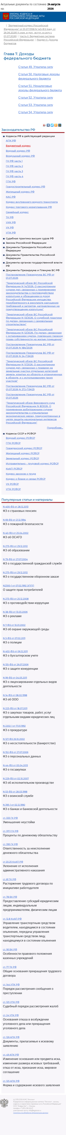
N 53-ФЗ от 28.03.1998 (15, 791)
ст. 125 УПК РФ (11, 1002)
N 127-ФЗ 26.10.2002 (14, 739)
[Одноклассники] (56, 124)
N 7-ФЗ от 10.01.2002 (14, 625)
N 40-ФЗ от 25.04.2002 (15, 533)
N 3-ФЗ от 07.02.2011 (14, 638)
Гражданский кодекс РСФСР (24, 448)
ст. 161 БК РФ (10, 949)
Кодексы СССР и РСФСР (21, 433)
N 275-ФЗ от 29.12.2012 (15, 572)
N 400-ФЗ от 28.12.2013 (15, 506)
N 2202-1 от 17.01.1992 (14, 726)
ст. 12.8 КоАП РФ (12, 918)
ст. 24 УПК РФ (11, 1015)
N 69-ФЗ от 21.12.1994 (14, 519)
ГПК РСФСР (13, 443)
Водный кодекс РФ (18, 150)
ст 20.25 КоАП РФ (13, 861)
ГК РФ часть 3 (14, 171)
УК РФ (10, 227)
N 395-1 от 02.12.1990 (14, 804)
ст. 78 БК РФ (10, 897)
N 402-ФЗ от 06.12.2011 (15, 651)
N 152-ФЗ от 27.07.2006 (15, 752)
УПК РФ (11, 232)
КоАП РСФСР (14, 468)
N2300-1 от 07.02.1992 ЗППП (18, 585)
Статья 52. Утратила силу (35, 97)
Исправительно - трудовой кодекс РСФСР (32, 463)
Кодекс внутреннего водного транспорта (32, 201)
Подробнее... (55, 427)
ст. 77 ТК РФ (9, 967)
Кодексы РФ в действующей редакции (30, 136)
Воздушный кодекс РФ (20, 155)
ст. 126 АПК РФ (11, 1037)
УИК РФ (11, 222)
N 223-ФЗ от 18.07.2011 (15, 708)
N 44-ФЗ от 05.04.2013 (15, 765)
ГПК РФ (11, 181)
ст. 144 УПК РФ (11, 984)
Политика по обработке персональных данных (30, 1113)
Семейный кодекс (17, 212)
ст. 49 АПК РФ (11, 1054)
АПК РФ (11, 140)
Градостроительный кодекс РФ (25, 186)
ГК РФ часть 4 (14, 176)
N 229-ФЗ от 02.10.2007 (16, 778)
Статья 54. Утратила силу (35, 112)
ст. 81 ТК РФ (9, 879)
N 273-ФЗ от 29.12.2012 (15, 546)
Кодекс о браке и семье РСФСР (25, 478)
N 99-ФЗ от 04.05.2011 (15, 677)
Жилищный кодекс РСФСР (22, 453)
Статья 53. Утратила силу (35, 105)
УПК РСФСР (13, 489)
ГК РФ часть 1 (14, 160)
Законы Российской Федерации (26, 242)
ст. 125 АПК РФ (11, 1081)
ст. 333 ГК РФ (10, 818)
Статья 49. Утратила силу (35, 67)
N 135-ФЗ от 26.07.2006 (15, 664)
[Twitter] (52, 124)
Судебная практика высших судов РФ (30, 238)
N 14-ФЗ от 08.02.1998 (15, 695)
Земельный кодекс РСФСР (22, 458)
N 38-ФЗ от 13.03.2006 (15, 612)
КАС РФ (11, 196)
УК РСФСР (12, 483)
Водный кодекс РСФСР (20, 437)
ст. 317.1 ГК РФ (10, 831)
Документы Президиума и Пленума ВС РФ (33, 270)
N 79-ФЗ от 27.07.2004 (15, 559)
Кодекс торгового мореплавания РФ (29, 207)
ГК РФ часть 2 (14, 166)
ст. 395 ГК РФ (10, 844)
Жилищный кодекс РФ (20, 191)
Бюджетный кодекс (18, 145)
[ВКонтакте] (48, 124)
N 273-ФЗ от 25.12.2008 (16, 598)
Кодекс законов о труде (21, 473)
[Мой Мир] (60, 124)
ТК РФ (10, 217)
